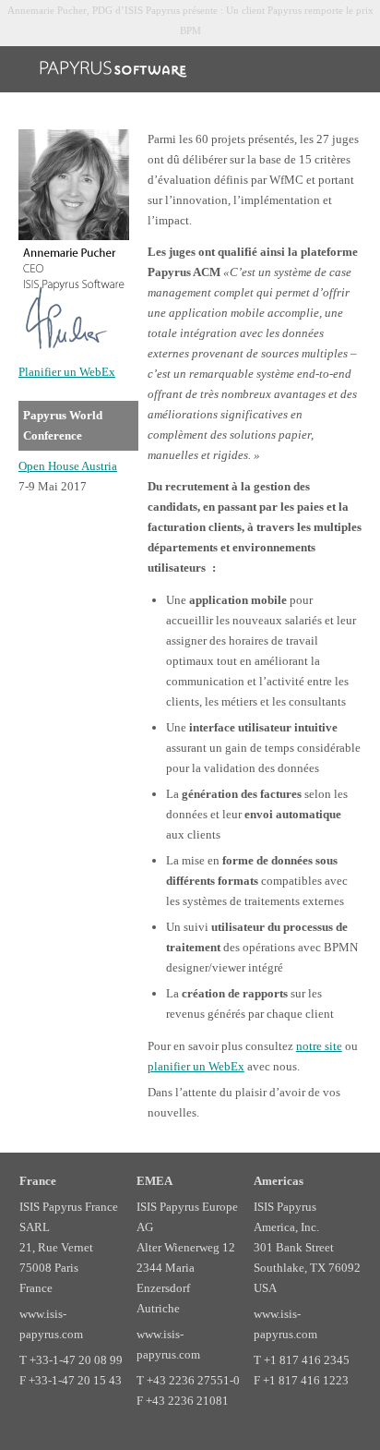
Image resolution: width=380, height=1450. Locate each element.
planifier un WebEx (196, 1066)
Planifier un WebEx (66, 372)
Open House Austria (67, 466)
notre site (319, 1046)
